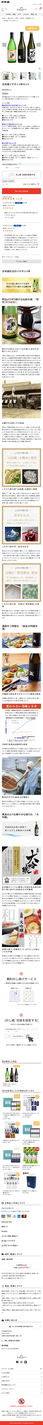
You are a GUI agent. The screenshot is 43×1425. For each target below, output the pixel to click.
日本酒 (8, 14)
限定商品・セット (30, 18)
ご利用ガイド (11, 1278)
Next (39, 45)
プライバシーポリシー (8, 1389)
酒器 (14, 14)
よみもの (26, 14)
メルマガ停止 (6, 1393)
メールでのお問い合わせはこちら (21, 1326)
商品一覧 (34, 14)
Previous (4, 45)
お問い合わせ (6, 1381)
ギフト (19, 14)
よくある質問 (6, 1373)
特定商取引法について (9, 1385)
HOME (4, 18)
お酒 (16, 18)
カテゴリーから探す (8, 1369)
